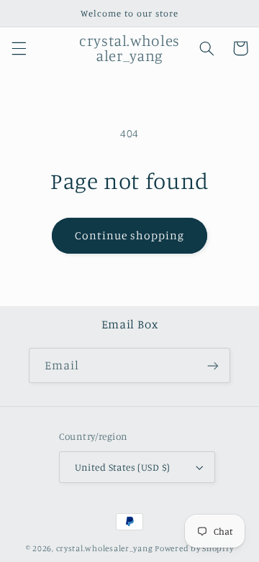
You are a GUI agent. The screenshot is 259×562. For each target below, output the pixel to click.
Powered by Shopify (194, 548)
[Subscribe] (213, 365)
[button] (18, 48)
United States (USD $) (123, 467)
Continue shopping (130, 235)
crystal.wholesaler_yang (104, 548)
